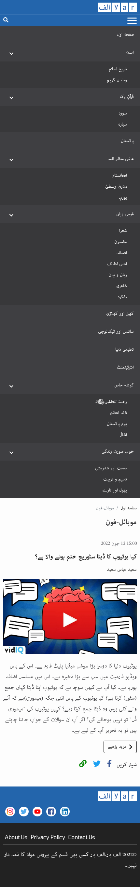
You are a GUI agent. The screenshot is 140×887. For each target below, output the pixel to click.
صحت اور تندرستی (111, 468)
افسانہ (122, 252)
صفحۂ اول (125, 34)
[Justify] (132, 20)
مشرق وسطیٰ (116, 186)
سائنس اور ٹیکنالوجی (116, 331)
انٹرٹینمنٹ (125, 367)
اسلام (129, 52)
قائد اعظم (118, 413)
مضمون (120, 241)
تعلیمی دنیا (124, 349)
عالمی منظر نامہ (121, 158)
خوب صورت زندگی (118, 451)
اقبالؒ (123, 435)
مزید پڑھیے (117, 747)
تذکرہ (122, 297)
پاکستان (127, 141)
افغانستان (119, 175)
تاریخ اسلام (118, 69)
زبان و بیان (117, 275)
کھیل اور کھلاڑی (120, 313)
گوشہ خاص (124, 385)
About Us (16, 837)
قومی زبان (125, 214)
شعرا (123, 230)
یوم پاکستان (117, 424)
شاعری (121, 286)
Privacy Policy (48, 837)
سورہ (123, 113)
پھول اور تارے (114, 490)
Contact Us (81, 837)
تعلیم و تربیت (115, 479)
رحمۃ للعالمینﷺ (111, 401)
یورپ (123, 197)
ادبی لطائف (117, 264)
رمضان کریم (117, 80)
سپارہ (122, 124)
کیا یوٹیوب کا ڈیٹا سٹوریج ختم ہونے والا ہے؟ (86, 556)
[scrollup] (8, 878)
